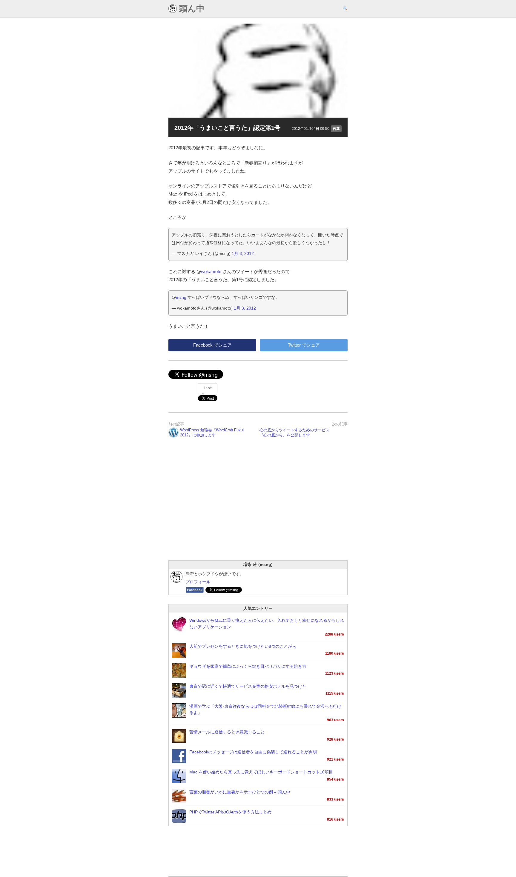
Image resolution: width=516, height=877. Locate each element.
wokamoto (211, 271)
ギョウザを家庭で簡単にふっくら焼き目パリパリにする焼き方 (247, 666)
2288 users (334, 634)
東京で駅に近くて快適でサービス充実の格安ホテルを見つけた (247, 686)
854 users (335, 779)
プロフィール (198, 582)
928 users (335, 739)
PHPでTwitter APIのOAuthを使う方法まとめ (230, 812)
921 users (335, 759)
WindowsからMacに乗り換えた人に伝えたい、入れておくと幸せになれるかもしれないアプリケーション (266, 623)
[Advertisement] (258, 506)
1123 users (334, 673)
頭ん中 (191, 8)
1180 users (334, 653)
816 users (335, 819)
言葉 (336, 129)
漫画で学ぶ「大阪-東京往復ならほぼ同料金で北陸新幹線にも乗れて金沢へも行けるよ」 (265, 709)
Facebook (194, 590)
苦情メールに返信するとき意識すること (227, 732)
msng (181, 297)
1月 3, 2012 (243, 253)
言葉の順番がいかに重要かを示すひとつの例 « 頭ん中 (239, 792)
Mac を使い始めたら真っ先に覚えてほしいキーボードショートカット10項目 (261, 772)
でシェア (212, 344)
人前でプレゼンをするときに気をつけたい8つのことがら (242, 646)
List (208, 388)
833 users (335, 799)
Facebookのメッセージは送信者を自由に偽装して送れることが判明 (253, 752)
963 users (335, 720)
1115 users (334, 693)
